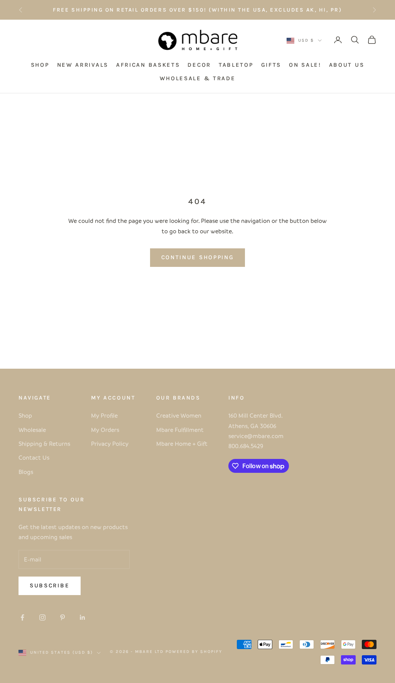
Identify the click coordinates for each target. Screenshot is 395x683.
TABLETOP (236, 64)
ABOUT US (347, 64)
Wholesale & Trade (198, 78)
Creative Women (178, 415)
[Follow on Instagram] (42, 617)
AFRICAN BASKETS (148, 64)
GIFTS (271, 64)
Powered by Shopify (193, 651)
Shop (25, 415)
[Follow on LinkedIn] (82, 617)
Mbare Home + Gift (182, 443)
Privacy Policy (109, 443)
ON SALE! (305, 64)
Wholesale (32, 429)
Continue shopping (197, 257)
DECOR (199, 64)
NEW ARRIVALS (82, 64)
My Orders (105, 429)
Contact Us (34, 457)
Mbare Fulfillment (180, 429)
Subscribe (49, 585)
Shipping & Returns (44, 443)
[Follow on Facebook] (22, 617)
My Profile (104, 415)
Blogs (26, 472)
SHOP (40, 64)
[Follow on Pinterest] (62, 617)
